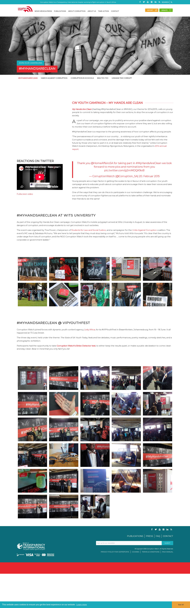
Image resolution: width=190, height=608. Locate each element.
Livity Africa (89, 329)
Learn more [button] (81, 604)
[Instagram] (152, 2)
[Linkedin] (155, 2)
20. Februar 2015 (149, 176)
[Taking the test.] (157, 269)
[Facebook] (140, 2)
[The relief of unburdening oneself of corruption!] (126, 294)
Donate (164, 10)
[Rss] (159, 2)
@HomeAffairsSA (102, 163)
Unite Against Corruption (144, 230)
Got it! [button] (181, 605)
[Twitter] (144, 2)
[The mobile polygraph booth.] (126, 269)
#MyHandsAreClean (37, 68)
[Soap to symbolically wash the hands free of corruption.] (63, 294)
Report (150, 10)
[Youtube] (148, 2)
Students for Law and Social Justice (88, 230)
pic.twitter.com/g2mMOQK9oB (124, 170)
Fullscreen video (25, 194)
